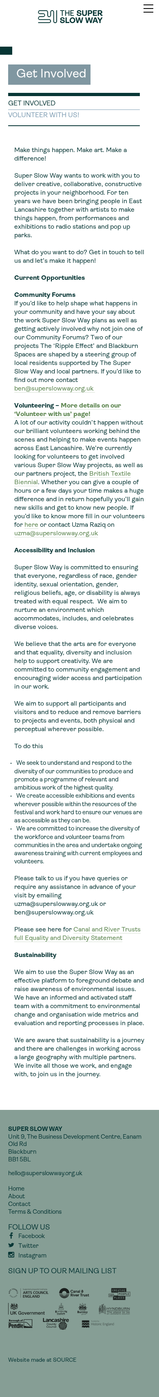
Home (16, 1189)
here (31, 525)
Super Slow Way (79, 16)
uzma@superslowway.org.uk (56, 533)
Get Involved (31, 104)
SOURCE (64, 1360)
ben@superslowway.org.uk (54, 389)
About (16, 1197)
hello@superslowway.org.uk (45, 1174)
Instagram (32, 1256)
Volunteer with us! (43, 115)
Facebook (31, 1237)
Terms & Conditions (35, 1212)
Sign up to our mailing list (62, 1271)
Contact (19, 1205)
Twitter (28, 1246)
